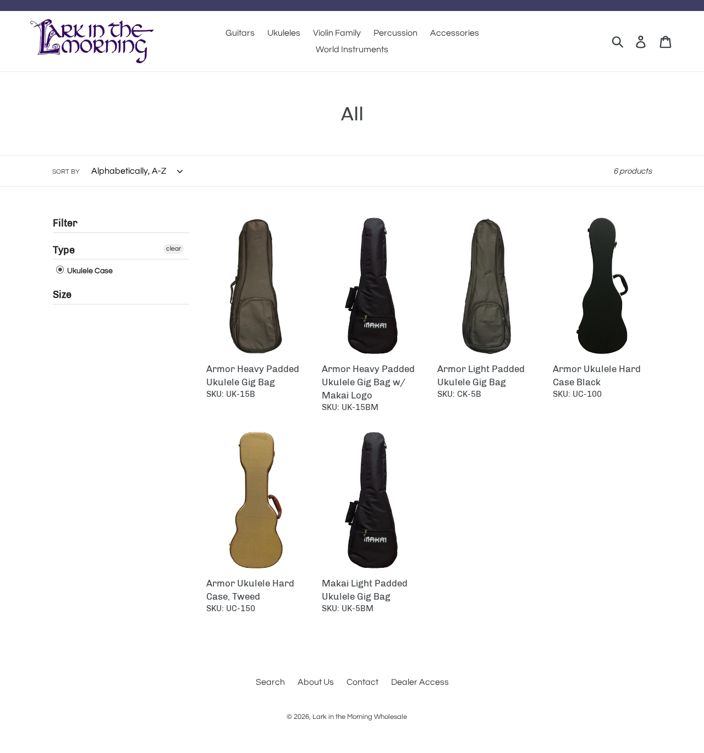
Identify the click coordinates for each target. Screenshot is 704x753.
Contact (362, 682)
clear (173, 248)
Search (270, 682)
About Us (316, 682)
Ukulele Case (89, 271)
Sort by (66, 171)
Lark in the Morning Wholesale (359, 717)
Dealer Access (420, 682)
